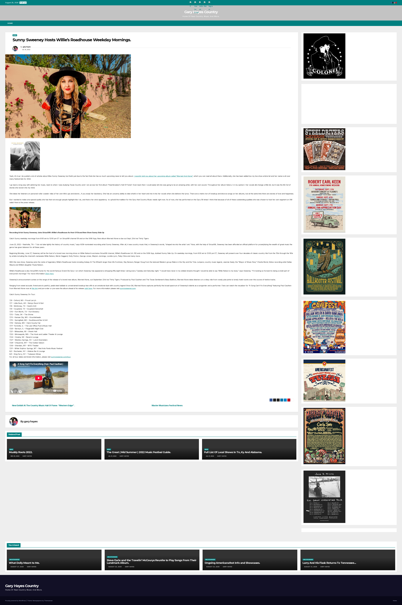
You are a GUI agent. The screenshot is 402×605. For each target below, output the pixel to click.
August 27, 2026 (17, 567)
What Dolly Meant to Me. (24, 562)
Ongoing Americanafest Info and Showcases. (232, 562)
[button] (391, 23)
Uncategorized (14, 559)
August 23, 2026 (115, 567)
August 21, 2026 (311, 567)
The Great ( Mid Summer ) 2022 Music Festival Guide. (139, 452)
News (14, 35)
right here (88, 288)
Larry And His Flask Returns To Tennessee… (329, 562)
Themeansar (48, 600)
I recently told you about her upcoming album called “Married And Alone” (163, 176)
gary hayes (27, 47)
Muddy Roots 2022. (20, 452)
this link (35, 288)
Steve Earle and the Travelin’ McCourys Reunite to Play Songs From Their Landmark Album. (151, 561)
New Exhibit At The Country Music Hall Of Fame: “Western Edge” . (43, 405)
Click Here (49, 274)
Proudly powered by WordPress (15, 600)
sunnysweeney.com (128, 288)
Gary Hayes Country (201, 12)
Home (10, 23)
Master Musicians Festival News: (167, 405)
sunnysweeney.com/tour (61, 357)
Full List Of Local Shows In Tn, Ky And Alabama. (233, 452)
